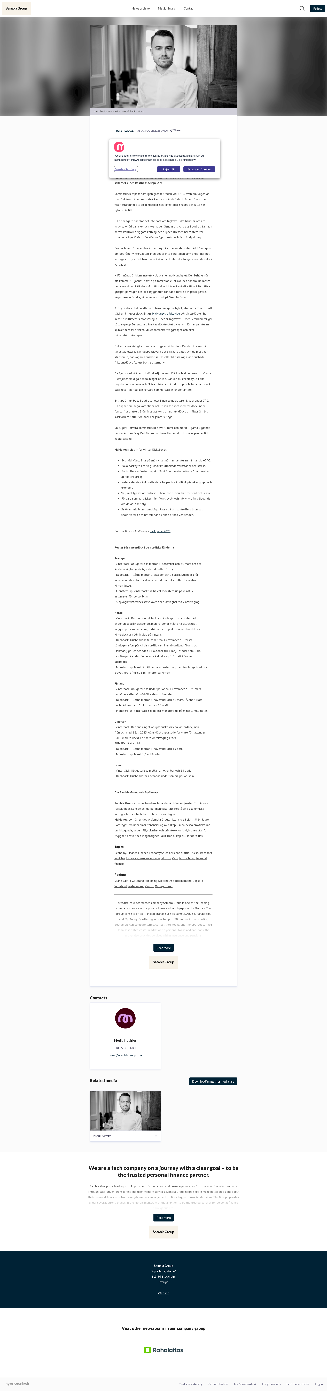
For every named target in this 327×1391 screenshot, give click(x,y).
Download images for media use (213, 1081)
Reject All (169, 169)
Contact (189, 8)
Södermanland (182, 881)
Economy (154, 853)
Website (163, 1293)
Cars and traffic (179, 853)
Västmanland (136, 886)
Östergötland (164, 886)
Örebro (149, 886)
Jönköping (151, 881)
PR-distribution (218, 1384)
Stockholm (165, 881)
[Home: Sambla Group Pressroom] (16, 8)
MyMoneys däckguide (166, 313)
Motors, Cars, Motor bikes (178, 858)
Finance (143, 853)
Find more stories (297, 1384)
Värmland (120, 886)
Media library (166, 8)
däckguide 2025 (160, 531)
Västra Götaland (133, 881)
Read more (163, 948)
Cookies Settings (125, 169)
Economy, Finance (125, 853)
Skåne (118, 881)
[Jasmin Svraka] (125, 1111)
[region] (164, 158)
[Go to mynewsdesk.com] (17, 1384)
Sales (164, 853)
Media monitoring (190, 1384)
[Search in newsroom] (302, 8)
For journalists (271, 1384)
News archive (140, 8)
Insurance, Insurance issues (143, 858)
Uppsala (197, 881)
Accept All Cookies (199, 169)
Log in (319, 1384)
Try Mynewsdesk (244, 1384)
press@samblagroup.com (125, 1055)
